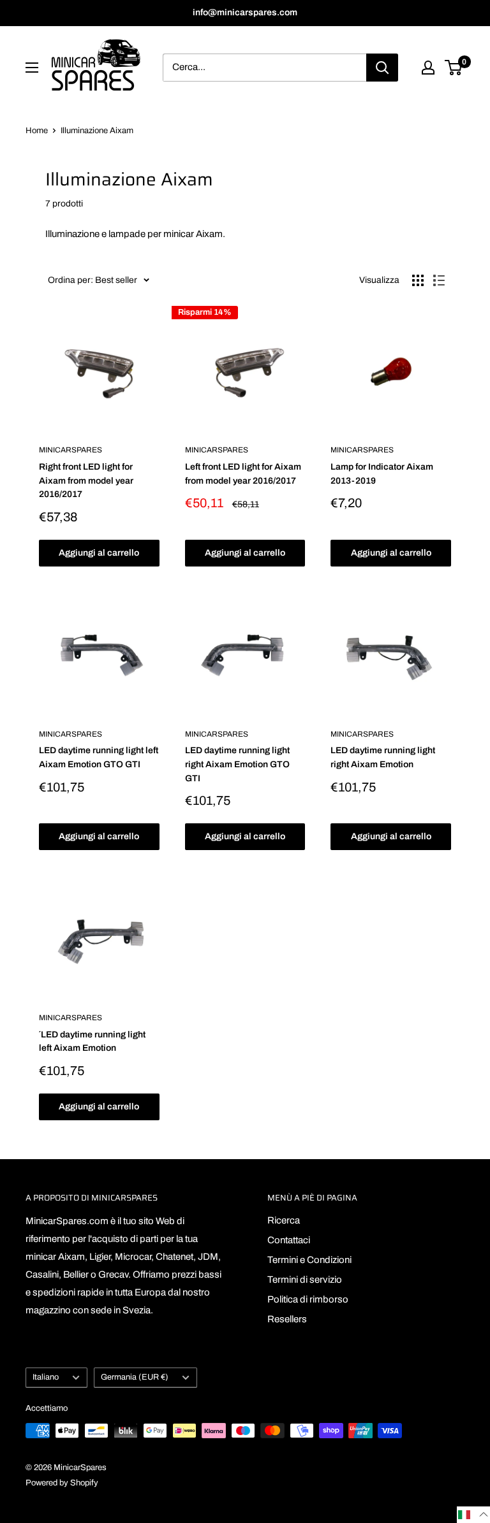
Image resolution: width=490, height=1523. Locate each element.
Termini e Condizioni (309, 1260)
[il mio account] (428, 68)
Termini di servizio (304, 1279)
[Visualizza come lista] (439, 280)
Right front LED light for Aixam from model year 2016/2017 (86, 480)
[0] (454, 67)
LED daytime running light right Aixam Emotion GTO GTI (237, 764)
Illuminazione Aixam (97, 130)
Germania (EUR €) (134, 1377)
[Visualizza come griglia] (418, 280)
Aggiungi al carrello (99, 553)
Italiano (46, 1377)
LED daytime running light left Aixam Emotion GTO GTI (98, 757)
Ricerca (283, 1220)
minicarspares (70, 449)
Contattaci (288, 1240)
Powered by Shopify (62, 1482)
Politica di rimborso (307, 1299)
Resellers (287, 1319)
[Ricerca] (382, 68)
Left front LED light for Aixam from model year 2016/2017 (243, 474)
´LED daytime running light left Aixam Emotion (92, 1041)
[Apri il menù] (32, 67)
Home (37, 130)
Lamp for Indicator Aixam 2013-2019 (381, 474)
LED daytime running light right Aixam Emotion (382, 757)
